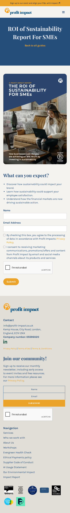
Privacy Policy (9, 348)
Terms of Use (24, 348)
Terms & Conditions (42, 348)
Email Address (12, 222)
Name (6, 210)
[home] (18, 12)
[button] (63, 12)
